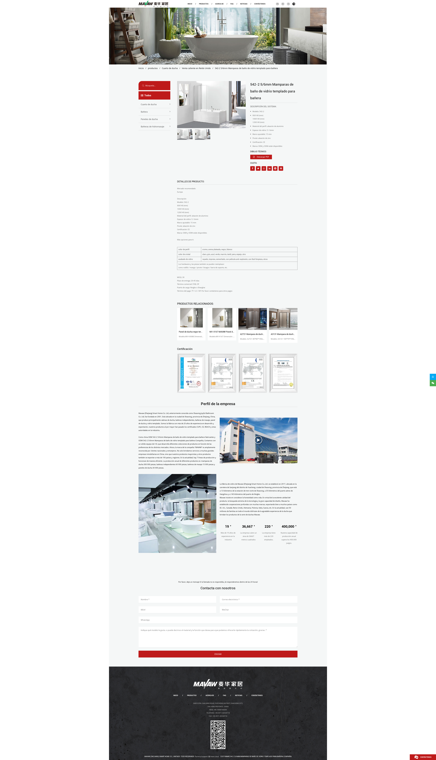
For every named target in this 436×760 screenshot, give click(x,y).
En (277, 4)
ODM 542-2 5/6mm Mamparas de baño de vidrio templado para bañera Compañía (171, 440)
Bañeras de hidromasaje (152, 126)
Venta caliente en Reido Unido (196, 68)
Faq (231, 4)
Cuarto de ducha (204, 7)
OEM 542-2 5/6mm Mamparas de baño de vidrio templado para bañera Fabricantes (181, 437)
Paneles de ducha (149, 119)
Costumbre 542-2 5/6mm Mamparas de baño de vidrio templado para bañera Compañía (256, 756)
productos (203, 4)
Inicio (190, 4)
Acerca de (219, 4)
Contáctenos (259, 4)
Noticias (243, 4)
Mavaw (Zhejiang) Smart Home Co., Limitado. (162, 756)
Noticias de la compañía (245, 7)
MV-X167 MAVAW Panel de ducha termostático (200, 332)
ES (288, 4)
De (283, 4)
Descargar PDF (262, 157)
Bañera (144, 111)
